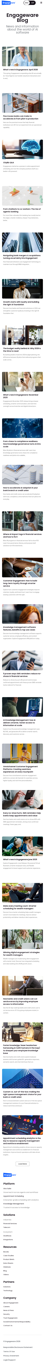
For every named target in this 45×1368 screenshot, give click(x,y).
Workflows (7, 1236)
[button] (22, 1164)
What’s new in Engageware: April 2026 (20, 69)
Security (6, 1314)
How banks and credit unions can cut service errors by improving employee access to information (20, 1001)
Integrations (8, 1239)
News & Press (8, 1310)
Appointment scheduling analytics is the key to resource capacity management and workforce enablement (22, 1141)
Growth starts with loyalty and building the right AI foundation (21, 303)
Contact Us (7, 1325)
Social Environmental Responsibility (16, 1322)
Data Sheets (8, 1263)
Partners (8, 1282)
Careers (6, 1306)
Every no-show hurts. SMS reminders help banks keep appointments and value (22, 814)
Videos (6, 1274)
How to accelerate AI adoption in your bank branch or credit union (20, 489)
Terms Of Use (9, 1351)
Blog (5, 1271)
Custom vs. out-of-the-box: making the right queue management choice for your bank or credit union (22, 1094)
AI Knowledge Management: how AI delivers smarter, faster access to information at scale (19, 723)
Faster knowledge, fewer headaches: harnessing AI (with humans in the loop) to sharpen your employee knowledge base (21, 1049)
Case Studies (8, 1255)
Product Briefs (8, 1259)
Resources (10, 1247)
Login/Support (9, 1360)
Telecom (6, 1227)
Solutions (6, 1287)
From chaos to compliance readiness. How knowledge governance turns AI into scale (22, 444)
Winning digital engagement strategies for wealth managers (21, 953)
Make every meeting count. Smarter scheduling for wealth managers (19, 907)
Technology (7, 1290)
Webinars (7, 1267)
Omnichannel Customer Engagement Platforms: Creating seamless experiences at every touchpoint (20, 769)
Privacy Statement (11, 1356)
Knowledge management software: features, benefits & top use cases (19, 628)
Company (9, 1298)
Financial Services (10, 1223)
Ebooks (6, 1252)
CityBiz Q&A (8, 162)
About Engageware (10, 1303)
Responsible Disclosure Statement (18, 1347)
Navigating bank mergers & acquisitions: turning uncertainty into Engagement (22, 256)
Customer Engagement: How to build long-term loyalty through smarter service (20, 583)
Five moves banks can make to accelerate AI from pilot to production (20, 117)
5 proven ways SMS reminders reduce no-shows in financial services (22, 675)
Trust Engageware (10, 1318)
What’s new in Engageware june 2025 (20, 859)
